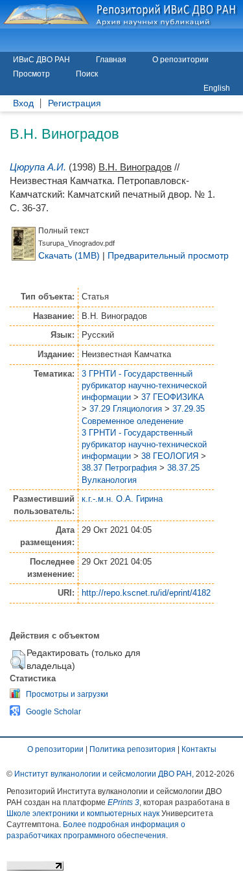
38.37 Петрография (119, 468)
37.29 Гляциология (125, 409)
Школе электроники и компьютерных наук (82, 813)
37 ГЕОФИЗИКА (172, 397)
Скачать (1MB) (69, 255)
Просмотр (31, 73)
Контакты (198, 749)
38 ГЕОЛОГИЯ (169, 456)
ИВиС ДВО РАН (41, 59)
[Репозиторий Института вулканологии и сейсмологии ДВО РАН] (121, 14)
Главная (111, 59)
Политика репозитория (132, 749)
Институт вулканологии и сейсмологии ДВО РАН (103, 774)
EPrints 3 (123, 802)
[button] (17, 660)
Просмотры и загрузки (67, 694)
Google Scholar (53, 711)
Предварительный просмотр (168, 255)
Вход (23, 103)
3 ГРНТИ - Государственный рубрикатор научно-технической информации (144, 385)
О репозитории (180, 59)
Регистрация (74, 103)
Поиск (87, 73)
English (216, 88)
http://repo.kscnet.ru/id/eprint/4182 (146, 593)
